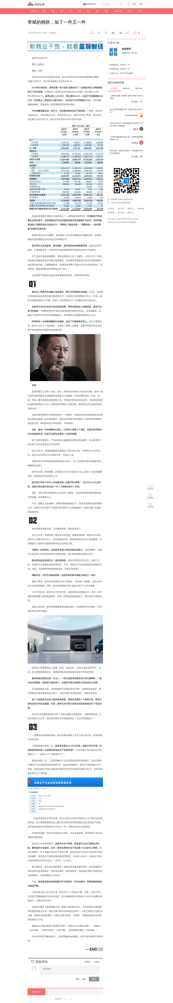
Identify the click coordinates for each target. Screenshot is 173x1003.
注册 (141, 4)
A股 (44, 11)
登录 (77, 979)
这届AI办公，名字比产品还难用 (121, 73)
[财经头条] (36, 4)
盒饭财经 (52, 33)
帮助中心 (130, 212)
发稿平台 (130, 208)
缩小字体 (98, 33)
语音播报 (91, 33)
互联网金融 (118, 11)
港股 (52, 11)
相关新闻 (36, 992)
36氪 (38, 235)
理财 (79, 11)
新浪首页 (150, 489)
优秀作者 (126, 88)
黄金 (88, 11)
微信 (119, 33)
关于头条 (111, 208)
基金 (70, 11)
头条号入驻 (113, 42)
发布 (94, 979)
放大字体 (105, 33)
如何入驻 (121, 208)
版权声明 (111, 212)
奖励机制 (140, 208)
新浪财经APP (91, 4)
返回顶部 (150, 516)
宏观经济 (33, 11)
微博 (112, 33)
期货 (97, 11)
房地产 (130, 11)
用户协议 (121, 212)
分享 (126, 33)
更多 (139, 11)
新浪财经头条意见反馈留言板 (122, 199)
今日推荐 (114, 88)
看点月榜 (138, 88)
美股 (61, 11)
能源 (106, 11)
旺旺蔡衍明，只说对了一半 (120, 65)
